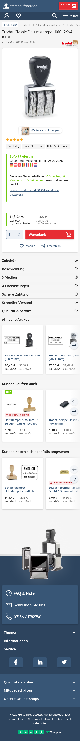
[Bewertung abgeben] (14, 140)
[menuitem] (70, 16)
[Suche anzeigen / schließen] (54, 16)
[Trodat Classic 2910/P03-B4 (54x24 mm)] (20, 340)
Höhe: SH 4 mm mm (57, 146)
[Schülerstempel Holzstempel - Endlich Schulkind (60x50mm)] (20, 472)
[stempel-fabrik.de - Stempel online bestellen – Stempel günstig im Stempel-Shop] (20, 6)
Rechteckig (13, 146)
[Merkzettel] (18, 16)
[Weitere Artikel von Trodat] (70, 43)
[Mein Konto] (7, 16)
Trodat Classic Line (33, 146)
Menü (74, 15)
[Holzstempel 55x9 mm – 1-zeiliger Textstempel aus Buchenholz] (20, 404)
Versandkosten (17, 719)
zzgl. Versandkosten (20, 223)
